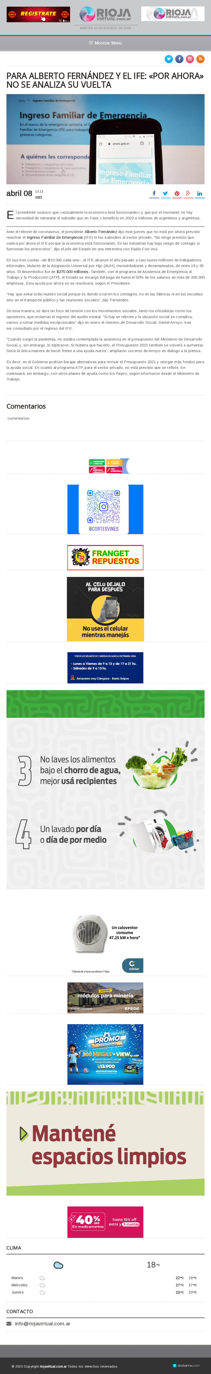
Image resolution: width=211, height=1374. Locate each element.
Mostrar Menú (108, 43)
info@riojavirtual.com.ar (43, 1323)
